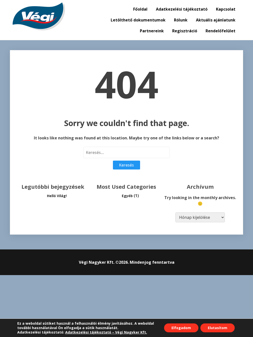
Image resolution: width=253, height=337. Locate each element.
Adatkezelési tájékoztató (182, 9)
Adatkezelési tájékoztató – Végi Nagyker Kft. (106, 332)
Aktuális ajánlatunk (215, 20)
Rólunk (181, 20)
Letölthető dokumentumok (138, 20)
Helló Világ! (57, 195)
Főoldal (140, 9)
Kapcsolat (225, 9)
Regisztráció (184, 31)
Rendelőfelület (220, 31)
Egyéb (127, 195)
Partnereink (152, 31)
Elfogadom (181, 327)
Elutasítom (217, 327)
